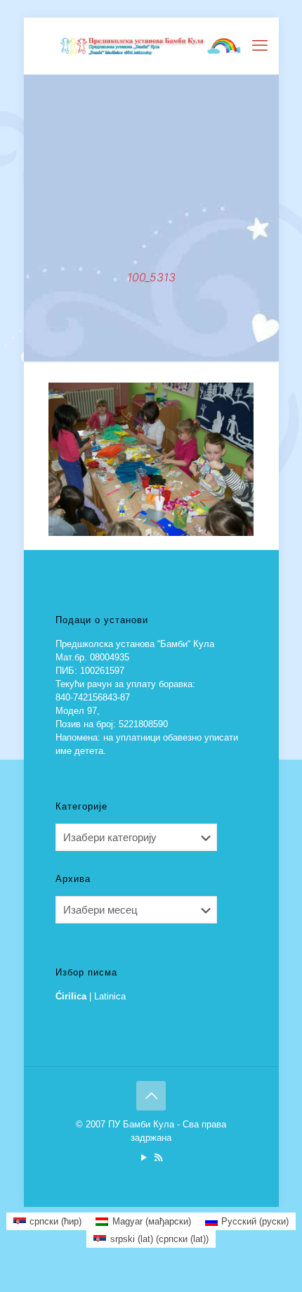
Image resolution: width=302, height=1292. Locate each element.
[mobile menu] (260, 46)
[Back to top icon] (151, 1096)
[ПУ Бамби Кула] (151, 46)
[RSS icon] (158, 1157)
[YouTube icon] (143, 1157)
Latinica (110, 996)
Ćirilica (70, 996)
